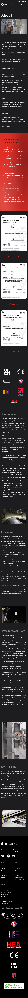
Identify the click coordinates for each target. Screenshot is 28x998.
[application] (14, 26)
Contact (17, 871)
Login (19, 1)
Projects (3, 873)
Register (25, 1)
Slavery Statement (19, 880)
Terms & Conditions (6, 892)
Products (3, 868)
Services (3, 871)
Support (3, 877)
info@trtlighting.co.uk (17, 851)
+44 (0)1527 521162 (17, 849)
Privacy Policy (4, 890)
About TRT (17, 868)
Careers (17, 875)
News (16, 873)
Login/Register (4, 875)
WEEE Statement (19, 877)
